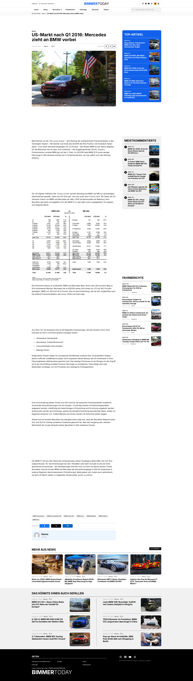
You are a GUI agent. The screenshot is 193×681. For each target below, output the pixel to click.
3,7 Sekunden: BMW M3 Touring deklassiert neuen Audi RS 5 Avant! (48, 637)
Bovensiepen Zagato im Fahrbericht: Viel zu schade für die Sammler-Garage (136, 301)
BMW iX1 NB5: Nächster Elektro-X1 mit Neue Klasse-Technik (135, 83)
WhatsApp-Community (47, 3)
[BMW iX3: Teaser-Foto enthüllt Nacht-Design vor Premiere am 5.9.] (154, 176)
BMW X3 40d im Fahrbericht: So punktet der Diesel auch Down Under (135, 315)
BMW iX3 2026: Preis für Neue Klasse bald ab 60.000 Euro (135, 70)
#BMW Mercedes (91, 516)
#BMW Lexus (80, 516)
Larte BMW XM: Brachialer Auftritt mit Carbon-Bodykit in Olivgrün (119, 603)
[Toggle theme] (157, 3)
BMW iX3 (127, 40)
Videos (106, 10)
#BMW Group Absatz (38, 516)
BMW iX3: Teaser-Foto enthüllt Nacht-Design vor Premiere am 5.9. (137, 176)
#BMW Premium (103, 516)
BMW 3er (127, 91)
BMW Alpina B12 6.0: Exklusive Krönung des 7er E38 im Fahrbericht (134, 288)
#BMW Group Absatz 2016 (54, 516)
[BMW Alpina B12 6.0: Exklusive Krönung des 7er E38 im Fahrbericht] (156, 288)
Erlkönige (83, 10)
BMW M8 (131, 159)
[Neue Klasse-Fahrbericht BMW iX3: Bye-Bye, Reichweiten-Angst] (154, 44)
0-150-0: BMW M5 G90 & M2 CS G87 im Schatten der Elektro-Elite (48, 620)
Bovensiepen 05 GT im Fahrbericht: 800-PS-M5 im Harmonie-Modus (133, 328)
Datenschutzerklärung (57, 668)
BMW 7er (125, 284)
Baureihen (56, 10)
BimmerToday (36, 13)
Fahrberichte (70, 10)
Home (36, 10)
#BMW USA (36, 519)
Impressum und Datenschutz (41, 661)
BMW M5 (125, 324)
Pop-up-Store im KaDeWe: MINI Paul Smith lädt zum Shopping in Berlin (118, 638)
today (96, 4)
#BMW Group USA (69, 516)
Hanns (46, 46)
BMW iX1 (127, 78)
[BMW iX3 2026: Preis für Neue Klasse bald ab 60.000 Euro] (154, 70)
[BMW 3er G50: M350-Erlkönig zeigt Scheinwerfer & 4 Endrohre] (154, 95)
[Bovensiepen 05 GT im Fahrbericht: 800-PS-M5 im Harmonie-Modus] (156, 328)
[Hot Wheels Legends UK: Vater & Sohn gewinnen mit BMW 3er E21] (154, 188)
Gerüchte (95, 10)
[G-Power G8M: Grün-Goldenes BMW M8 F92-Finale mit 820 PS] (154, 163)
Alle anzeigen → (155, 548)
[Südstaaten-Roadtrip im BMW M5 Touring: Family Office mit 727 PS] (156, 341)
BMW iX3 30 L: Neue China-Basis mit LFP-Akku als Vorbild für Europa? (136, 203)
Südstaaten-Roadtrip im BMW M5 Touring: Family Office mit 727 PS (135, 341)
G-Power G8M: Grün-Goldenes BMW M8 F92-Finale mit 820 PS (137, 164)
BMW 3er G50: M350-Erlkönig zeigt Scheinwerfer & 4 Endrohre (135, 96)
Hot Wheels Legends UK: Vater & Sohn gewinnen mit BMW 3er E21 (138, 189)
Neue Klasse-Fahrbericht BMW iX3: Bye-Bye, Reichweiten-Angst (134, 45)
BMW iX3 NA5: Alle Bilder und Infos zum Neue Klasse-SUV (135, 58)
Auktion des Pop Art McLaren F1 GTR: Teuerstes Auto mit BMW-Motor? (143, 581)
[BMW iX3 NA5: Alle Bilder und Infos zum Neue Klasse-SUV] (154, 57)
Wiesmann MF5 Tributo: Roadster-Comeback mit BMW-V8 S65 (112, 580)
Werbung (34, 3)
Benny (133, 306)
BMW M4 (125, 297)
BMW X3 (125, 310)
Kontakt (59, 661)
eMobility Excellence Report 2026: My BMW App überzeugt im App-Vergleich (79, 581)
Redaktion (134, 292)
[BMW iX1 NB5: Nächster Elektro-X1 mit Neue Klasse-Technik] (154, 82)
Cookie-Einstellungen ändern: (40, 668)
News (46, 10)
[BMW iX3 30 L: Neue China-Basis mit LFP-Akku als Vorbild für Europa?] (154, 201)
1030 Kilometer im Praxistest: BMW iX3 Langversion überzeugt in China (120, 620)
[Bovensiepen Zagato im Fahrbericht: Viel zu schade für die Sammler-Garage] (156, 301)
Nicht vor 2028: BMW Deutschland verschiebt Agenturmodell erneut (46, 580)
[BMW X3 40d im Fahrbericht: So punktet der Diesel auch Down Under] (156, 314)
